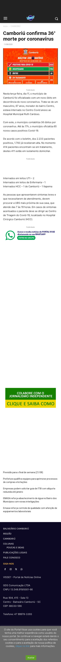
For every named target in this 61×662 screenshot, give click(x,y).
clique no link (22, 646)
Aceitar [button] (31, 657)
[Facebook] (5, 569)
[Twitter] (16, 569)
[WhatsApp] (22, 569)
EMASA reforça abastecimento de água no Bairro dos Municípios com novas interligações (30, 500)
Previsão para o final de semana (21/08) (23, 472)
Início (5, 26)
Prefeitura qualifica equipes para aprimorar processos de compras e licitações (30, 480)
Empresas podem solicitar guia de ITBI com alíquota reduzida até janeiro (29, 490)
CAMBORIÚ (15, 26)
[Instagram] (11, 569)
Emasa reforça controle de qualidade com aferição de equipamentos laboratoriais (30, 510)
